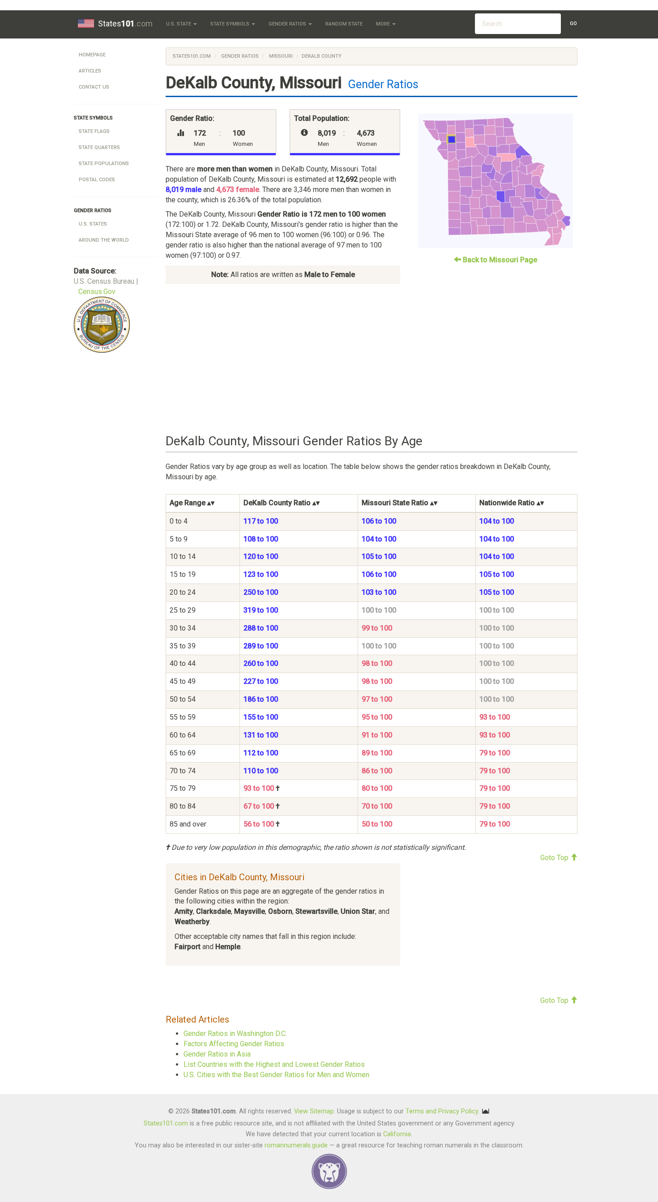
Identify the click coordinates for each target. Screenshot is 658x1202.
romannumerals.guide (296, 1145)
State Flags (94, 131)
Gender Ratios (288, 24)
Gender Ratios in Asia (217, 1054)
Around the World (104, 240)
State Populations (104, 163)
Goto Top (555, 857)
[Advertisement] (371, 359)
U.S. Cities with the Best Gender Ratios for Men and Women (276, 1074)
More (383, 24)
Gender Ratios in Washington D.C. (235, 1033)
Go (573, 23)
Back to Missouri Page (499, 260)
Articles (90, 71)
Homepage (92, 55)
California (397, 1134)
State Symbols (230, 24)
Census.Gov (96, 291)
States (125, 23)
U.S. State (179, 24)
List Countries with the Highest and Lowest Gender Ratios (274, 1064)
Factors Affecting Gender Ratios (234, 1044)
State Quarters (99, 147)
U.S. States (93, 224)
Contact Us (94, 87)
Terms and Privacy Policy (442, 1111)
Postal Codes (97, 180)
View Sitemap (314, 1111)
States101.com (192, 56)
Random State (344, 24)
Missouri (280, 56)
